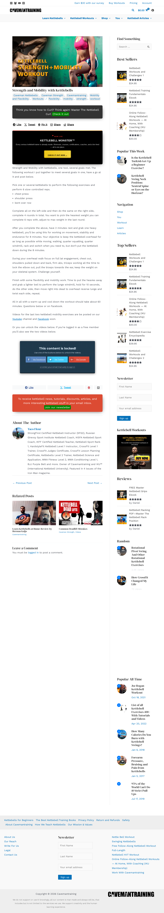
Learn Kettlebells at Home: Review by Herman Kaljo (32, 530)
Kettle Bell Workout (123, 837)
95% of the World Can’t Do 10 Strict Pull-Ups (140, 789)
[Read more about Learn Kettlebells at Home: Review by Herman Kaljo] (34, 512)
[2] (122, 178)
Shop (120, 211)
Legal (7, 850)
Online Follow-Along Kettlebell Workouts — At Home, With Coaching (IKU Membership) (135, 863)
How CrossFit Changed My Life (139, 580)
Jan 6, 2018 (138, 749)
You (119, 217)
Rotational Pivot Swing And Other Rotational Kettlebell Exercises (139, 556)
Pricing (133, 3)
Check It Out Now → (57, 155)
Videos (78, 532)
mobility (68, 98)
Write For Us (11, 845)
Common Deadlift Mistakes (73, 528)
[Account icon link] (152, 10)
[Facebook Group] (15, 3)
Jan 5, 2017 (137, 776)
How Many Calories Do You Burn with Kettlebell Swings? (141, 738)
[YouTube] (19, 3)
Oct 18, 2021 (138, 697)
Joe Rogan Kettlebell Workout (137, 689)
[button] (133, 10)
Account (147, 3)
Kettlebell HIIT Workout (125, 854)
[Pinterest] (23, 3)
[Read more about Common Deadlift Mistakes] (81, 512)
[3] (122, 734)
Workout (122, 222)
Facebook (43, 319)
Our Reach (10, 841)
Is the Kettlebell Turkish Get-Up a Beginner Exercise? (141, 163)
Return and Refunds (108, 820)
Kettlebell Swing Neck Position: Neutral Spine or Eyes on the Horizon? (140, 184)
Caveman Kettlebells (26, 95)
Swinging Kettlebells (124, 841)
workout (95, 98)
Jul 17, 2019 (137, 798)
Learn (120, 228)
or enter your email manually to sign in (57, 367)
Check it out (61, 114)
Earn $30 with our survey (89, 3)
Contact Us (10, 854)
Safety (126, 820)
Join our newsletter (57, 407)
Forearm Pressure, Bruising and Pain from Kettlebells (139, 764)
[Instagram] (11, 3)
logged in (33, 552)
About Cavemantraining (19, 824)
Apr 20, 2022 (138, 723)
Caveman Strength (52, 95)
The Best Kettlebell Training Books (56, 820)
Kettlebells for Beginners (18, 820)
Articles (121, 233)
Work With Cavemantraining (128, 872)
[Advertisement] (134, 634)
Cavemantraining (76, 95)
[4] (122, 760)
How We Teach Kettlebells (50, 824)
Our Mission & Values (80, 824)
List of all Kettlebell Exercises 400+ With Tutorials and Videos (140, 712)
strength (81, 98)
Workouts (38, 98)
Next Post (95, 483)
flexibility (54, 98)
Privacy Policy (86, 820)
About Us (9, 837)
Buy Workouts (117, 3)
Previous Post (22, 483)
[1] (122, 160)
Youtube (17, 319)
